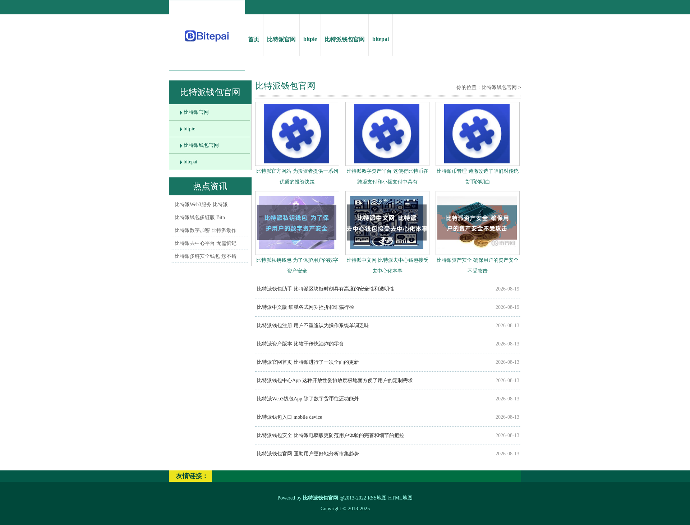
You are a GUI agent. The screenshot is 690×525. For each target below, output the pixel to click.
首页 (253, 39)
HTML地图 (400, 498)
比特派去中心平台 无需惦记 (205, 243)
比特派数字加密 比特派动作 (205, 230)
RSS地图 (377, 498)
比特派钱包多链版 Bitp (200, 217)
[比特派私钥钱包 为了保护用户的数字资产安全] (296, 250)
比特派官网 (281, 39)
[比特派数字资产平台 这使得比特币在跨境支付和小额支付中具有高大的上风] (386, 161)
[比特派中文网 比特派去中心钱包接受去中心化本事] (387, 250)
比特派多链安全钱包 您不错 (205, 256)
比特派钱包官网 (345, 39)
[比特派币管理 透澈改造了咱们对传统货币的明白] (476, 161)
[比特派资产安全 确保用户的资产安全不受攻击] (477, 250)
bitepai (380, 39)
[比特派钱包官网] (207, 43)
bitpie (310, 39)
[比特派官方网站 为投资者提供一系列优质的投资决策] (296, 161)
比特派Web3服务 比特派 (201, 204)
